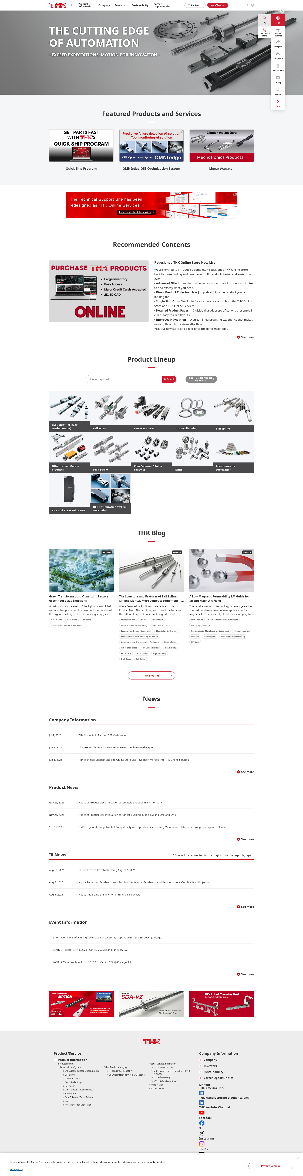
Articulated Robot (129, 648)
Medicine (195, 636)
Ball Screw (70, 1075)
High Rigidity (170, 648)
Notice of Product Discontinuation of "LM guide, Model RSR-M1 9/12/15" (121, 802)
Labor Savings (142, 653)
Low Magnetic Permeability (233, 636)
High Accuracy (159, 653)
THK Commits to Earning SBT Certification (103, 735)
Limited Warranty (161, 1077)
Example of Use (128, 620)
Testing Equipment (242, 631)
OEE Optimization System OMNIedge (127, 1075)
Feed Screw (70, 1093)
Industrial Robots (160, 625)
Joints (67, 1101)
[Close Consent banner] (298, 1158)
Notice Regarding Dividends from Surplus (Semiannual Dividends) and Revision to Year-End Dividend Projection (144, 882)
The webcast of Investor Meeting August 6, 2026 (107, 870)
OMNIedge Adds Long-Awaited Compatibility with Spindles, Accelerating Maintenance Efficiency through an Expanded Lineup (153, 827)
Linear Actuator (72, 1078)
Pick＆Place (126, 653)
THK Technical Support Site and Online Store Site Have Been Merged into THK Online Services (134, 759)
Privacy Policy (16, 1169)
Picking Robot (170, 642)
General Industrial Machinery (134, 625)
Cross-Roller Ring (73, 1082)
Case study (72, 620)
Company (210, 1060)
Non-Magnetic (210, 636)
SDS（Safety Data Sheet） (166, 1081)
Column (143, 620)
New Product (56, 620)
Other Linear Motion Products (79, 1090)
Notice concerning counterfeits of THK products (171, 1072)
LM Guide (195, 642)
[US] (57, 5)
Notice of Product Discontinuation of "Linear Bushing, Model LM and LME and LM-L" (128, 814)
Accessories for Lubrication (78, 1105)
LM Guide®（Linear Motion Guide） (82, 1071)
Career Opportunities (162, 5)
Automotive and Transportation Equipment (140, 642)
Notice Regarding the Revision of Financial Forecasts (109, 894)
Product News (157, 1088)
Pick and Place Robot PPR (121, 1071)
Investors (121, 5)
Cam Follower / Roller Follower (79, 1097)
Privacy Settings (271, 1165)
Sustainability (140, 5)
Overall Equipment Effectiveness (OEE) (68, 625)
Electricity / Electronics (166, 631)
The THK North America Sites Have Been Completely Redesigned (116, 747)
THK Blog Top (151, 675)
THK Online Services (151, 648)
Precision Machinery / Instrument (136, 631)
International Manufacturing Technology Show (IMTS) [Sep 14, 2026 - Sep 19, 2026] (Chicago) (107, 937)
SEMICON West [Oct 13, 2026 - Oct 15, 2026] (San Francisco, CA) (90, 949)
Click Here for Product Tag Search (200, 379)
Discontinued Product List (165, 1067)
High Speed (126, 659)
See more (247, 337)
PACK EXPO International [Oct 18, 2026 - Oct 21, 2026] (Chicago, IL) (92, 962)
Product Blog (157, 1084)
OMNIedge (86, 620)
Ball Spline (140, 659)
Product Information (72, 1060)
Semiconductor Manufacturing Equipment (140, 636)
